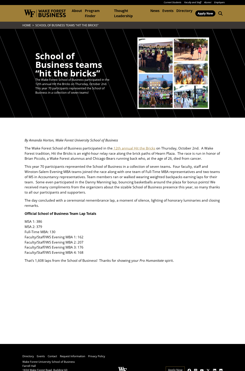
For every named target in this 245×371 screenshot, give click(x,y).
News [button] (154, 10)
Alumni (207, 2)
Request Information (72, 356)
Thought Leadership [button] (123, 13)
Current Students (172, 2)
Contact (52, 356)
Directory (184, 10)
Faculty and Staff (192, 2)
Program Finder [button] (92, 13)
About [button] (77, 10)
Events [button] (167, 10)
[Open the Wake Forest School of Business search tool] (220, 13)
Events (41, 356)
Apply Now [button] (205, 13)
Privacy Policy (96, 356)
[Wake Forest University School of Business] (44, 13)
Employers (219, 2)
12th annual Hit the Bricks (134, 148)
